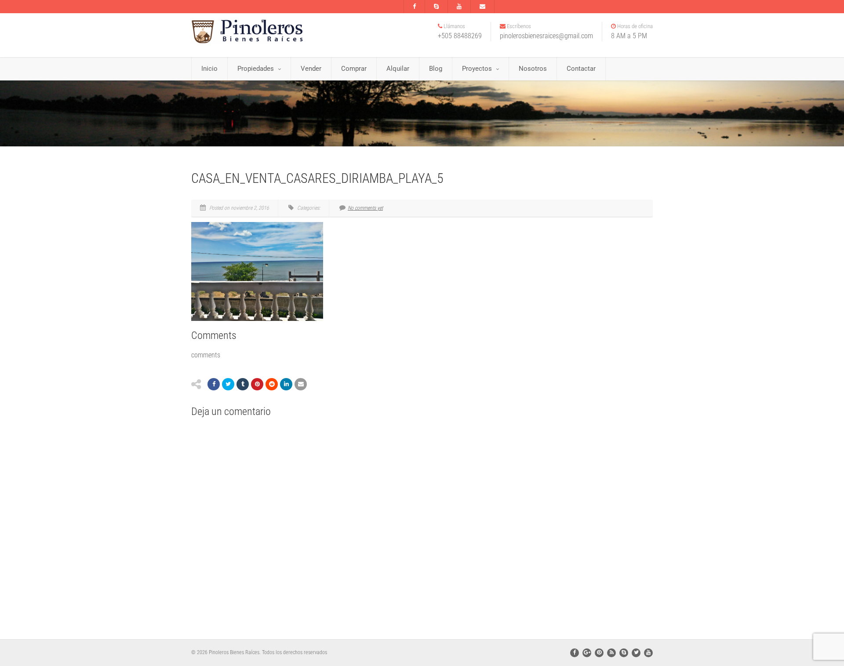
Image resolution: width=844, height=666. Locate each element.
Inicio (209, 69)
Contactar (581, 69)
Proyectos (477, 69)
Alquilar (397, 69)
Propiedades (255, 69)
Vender (311, 69)
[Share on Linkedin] (286, 384)
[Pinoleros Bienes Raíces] (263, 32)
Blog (435, 69)
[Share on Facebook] (213, 384)
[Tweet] (228, 384)
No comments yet (365, 208)
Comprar (354, 69)
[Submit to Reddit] (272, 384)
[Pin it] (257, 384)
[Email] (301, 384)
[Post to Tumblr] (242, 384)
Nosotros (533, 69)
